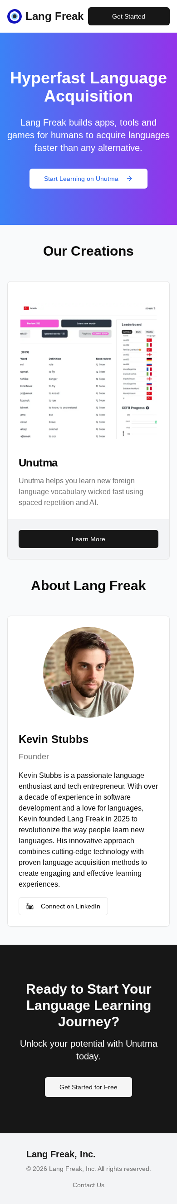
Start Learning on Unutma (81, 178)
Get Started (128, 16)
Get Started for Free (88, 1087)
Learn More (88, 539)
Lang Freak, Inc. (61, 1154)
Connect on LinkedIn (70, 906)
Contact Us (88, 1185)
